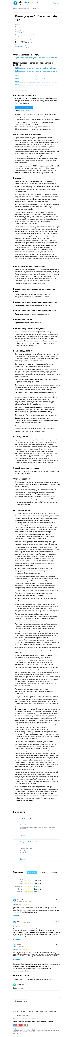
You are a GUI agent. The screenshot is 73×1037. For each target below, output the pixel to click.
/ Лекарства (35, 2)
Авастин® (23, 818)
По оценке (42, 872)
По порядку (31, 872)
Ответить (16, 916)
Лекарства (35, 8)
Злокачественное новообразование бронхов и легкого (36, 79)
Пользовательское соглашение (32, 1019)
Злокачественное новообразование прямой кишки (34, 76)
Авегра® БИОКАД (26, 842)
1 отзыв (36, 891)
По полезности (53, 872)
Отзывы (23, 835)
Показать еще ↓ (21, 89)
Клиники (30, 1011)
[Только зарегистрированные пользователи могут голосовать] (54, 900)
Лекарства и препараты (21, 8)
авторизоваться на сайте (22, 981)
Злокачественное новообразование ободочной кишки (35, 68)
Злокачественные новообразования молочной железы (36, 82)
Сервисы (23, 1011)
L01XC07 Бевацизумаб (23, 47)
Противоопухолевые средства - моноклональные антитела (36, 58)
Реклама (16, 1019)
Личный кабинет (50, 1011)
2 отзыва (37, 886)
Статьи (15, 1011)
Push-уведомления (21, 1015)
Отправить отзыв (21, 1001)
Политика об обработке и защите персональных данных (33, 1021)
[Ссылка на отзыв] (52, 900)
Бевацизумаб (20, 32)
